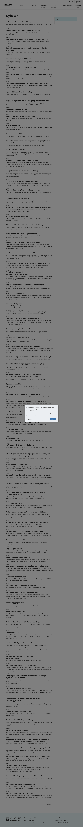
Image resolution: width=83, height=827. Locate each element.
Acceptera (53, 419)
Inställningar (30, 419)
